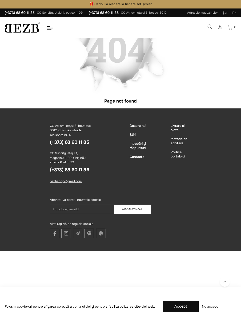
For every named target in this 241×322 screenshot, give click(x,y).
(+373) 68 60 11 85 (20, 12)
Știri (225, 13)
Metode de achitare (179, 141)
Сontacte (137, 157)
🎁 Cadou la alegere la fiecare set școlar (120, 4)
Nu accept (210, 306)
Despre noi (138, 126)
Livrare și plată (178, 128)
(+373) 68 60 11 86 (104, 12)
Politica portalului (178, 154)
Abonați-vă (132, 209)
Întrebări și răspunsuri (138, 145)
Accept (180, 306)
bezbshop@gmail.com (66, 181)
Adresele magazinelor (202, 13)
